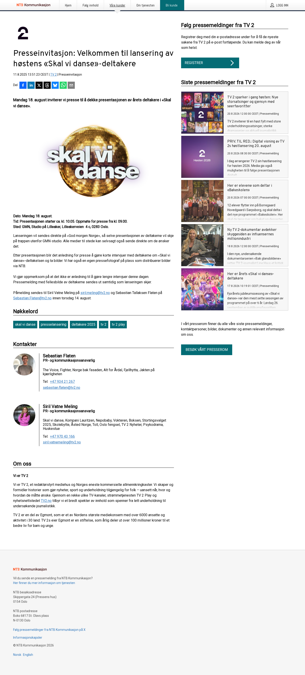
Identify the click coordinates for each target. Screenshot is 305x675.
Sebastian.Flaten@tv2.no (32, 298)
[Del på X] (39, 86)
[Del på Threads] (47, 86)
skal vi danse (25, 324)
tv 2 (104, 324)
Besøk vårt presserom (207, 350)
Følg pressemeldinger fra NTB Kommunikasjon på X (49, 630)
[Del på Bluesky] (55, 86)
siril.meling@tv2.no (95, 293)
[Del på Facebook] (23, 86)
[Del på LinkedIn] (31, 86)
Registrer (194, 63)
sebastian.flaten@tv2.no (61, 388)
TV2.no (46, 501)
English (28, 654)
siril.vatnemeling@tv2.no (62, 442)
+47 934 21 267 (62, 382)
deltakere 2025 (83, 324)
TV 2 (53, 74)
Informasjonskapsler (27, 637)
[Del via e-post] (71, 86)
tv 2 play (118, 324)
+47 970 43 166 (62, 437)
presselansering (53, 324)
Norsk (17, 654)
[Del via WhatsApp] (63, 86)
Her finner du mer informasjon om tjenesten (44, 583)
